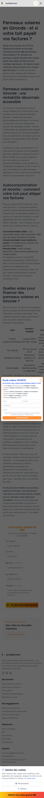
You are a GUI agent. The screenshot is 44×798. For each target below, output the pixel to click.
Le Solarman (11, 3)
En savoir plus (30, 778)
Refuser (23, 789)
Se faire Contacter (22, 418)
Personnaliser (23, 783)
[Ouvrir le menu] (41, 3)
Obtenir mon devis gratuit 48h (22, 795)
